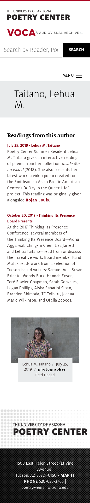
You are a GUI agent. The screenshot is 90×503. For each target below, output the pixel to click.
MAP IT (67, 475)
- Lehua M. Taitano (33, 145)
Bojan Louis (37, 200)
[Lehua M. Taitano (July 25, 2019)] (45, 340)
